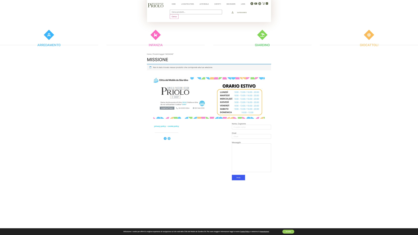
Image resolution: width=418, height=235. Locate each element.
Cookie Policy (245, 232)
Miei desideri (231, 4)
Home (149, 54)
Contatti (217, 4)
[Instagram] (260, 3)
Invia (238, 177)
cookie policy (173, 126)
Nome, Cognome (239, 124)
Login (243, 4)
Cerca (174, 16)
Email (234, 133)
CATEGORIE (242, 12)
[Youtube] (256, 3)
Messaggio (236, 142)
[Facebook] (252, 3)
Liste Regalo (204, 4)
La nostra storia (187, 4)
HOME (174, 4)
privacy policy (160, 126)
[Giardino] (262, 35)
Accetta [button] (288, 232)
